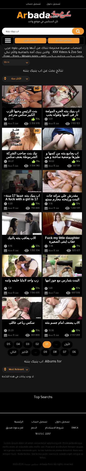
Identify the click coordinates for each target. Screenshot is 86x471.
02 (37, 344)
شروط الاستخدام (54, 428)
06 (74, 352)
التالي (13, 352)
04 (18, 344)
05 (8, 344)
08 (55, 352)
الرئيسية (18, 422)
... (36, 352)
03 (27, 344)
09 (45, 352)
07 (64, 352)
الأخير (25, 352)
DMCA (75, 428)
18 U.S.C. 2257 (43, 434)
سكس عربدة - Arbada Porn (38, 464)
